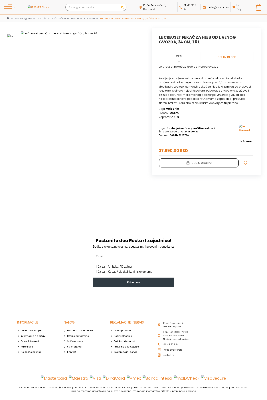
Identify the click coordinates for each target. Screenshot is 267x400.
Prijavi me (133, 282)
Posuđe (41, 18)
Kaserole (89, 18)
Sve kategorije (23, 18)
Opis (179, 56)
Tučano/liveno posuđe (65, 18)
